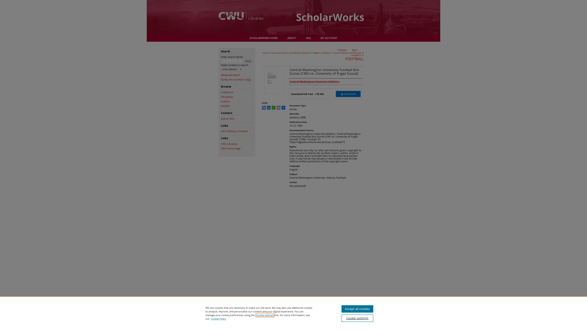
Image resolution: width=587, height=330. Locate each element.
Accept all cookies (357, 309)
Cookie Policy (218, 319)
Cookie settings (265, 315)
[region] (293, 313)
